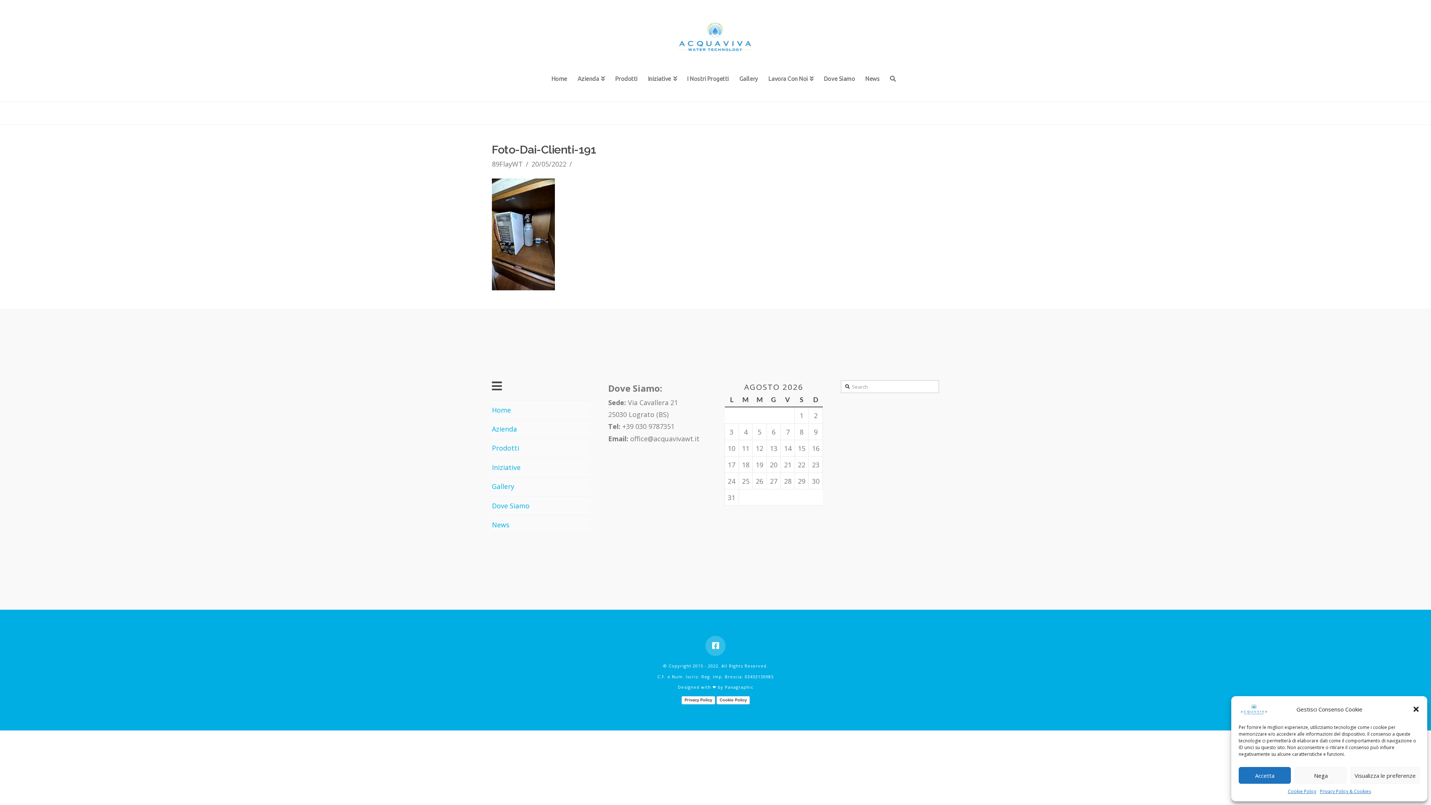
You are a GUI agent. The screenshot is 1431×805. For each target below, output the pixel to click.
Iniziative (506, 467)
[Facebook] (715, 646)
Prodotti (505, 447)
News (500, 524)
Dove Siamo (511, 505)
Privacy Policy (698, 700)
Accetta (1264, 775)
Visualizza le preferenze (1385, 775)
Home (501, 409)
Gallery (503, 486)
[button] (1416, 709)
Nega (1321, 775)
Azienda (504, 428)
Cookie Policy (1302, 791)
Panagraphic (739, 687)
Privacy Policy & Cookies (1345, 791)
